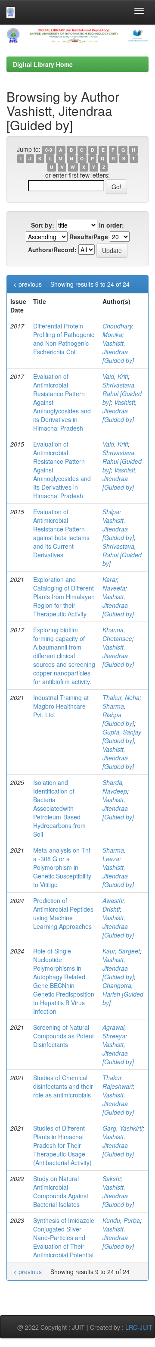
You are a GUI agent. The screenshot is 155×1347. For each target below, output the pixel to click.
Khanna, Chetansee (117, 634)
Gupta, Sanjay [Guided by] (121, 736)
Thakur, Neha (121, 697)
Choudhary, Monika (118, 330)
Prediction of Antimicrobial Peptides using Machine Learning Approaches (63, 913)
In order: (111, 225)
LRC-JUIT (138, 1327)
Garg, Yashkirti (122, 1128)
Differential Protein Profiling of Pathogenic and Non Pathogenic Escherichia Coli (63, 339)
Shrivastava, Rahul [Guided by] (122, 393)
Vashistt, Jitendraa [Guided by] (118, 352)
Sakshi (111, 1178)
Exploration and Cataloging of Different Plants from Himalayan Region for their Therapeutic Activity (64, 596)
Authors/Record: (52, 249)
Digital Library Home (43, 64)
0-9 (48, 150)
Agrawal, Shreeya (114, 1031)
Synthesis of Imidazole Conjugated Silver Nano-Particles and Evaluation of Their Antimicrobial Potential (63, 1237)
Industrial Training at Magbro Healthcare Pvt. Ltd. (61, 706)
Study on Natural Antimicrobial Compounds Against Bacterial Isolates (60, 1191)
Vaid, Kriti (115, 376)
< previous (27, 284)
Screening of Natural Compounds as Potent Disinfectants (63, 1036)
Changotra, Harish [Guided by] (122, 994)
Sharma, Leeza (114, 854)
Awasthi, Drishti (113, 904)
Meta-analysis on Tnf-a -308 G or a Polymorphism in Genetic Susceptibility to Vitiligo (63, 867)
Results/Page (88, 236)
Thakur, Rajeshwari (117, 1082)
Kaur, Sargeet (121, 951)
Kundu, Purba (121, 1220)
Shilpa (110, 511)
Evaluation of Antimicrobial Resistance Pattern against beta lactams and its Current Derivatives (61, 533)
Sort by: (42, 225)
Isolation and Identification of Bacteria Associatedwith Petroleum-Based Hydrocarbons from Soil (59, 808)
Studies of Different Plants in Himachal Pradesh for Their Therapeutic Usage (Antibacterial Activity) (62, 1145)
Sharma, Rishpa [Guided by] (118, 715)
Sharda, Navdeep (114, 786)
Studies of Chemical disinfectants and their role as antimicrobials (63, 1086)
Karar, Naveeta (113, 583)
